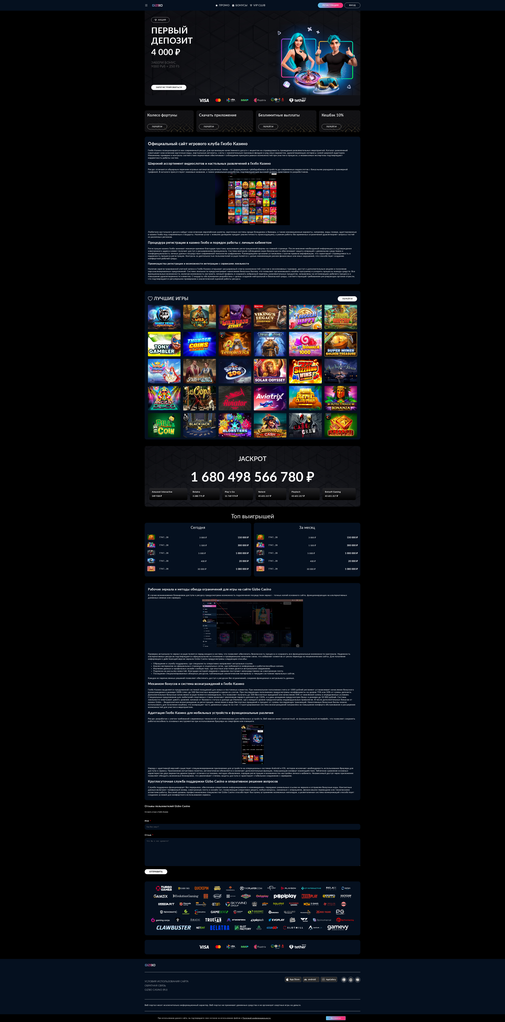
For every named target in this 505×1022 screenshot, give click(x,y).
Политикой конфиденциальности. (257, 1018)
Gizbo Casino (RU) (156, 990)
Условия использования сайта (167, 981)
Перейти (157, 127)
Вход (352, 5)
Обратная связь (155, 986)
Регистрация (330, 5)
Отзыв (148, 835)
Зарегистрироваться (169, 87)
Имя (147, 821)
